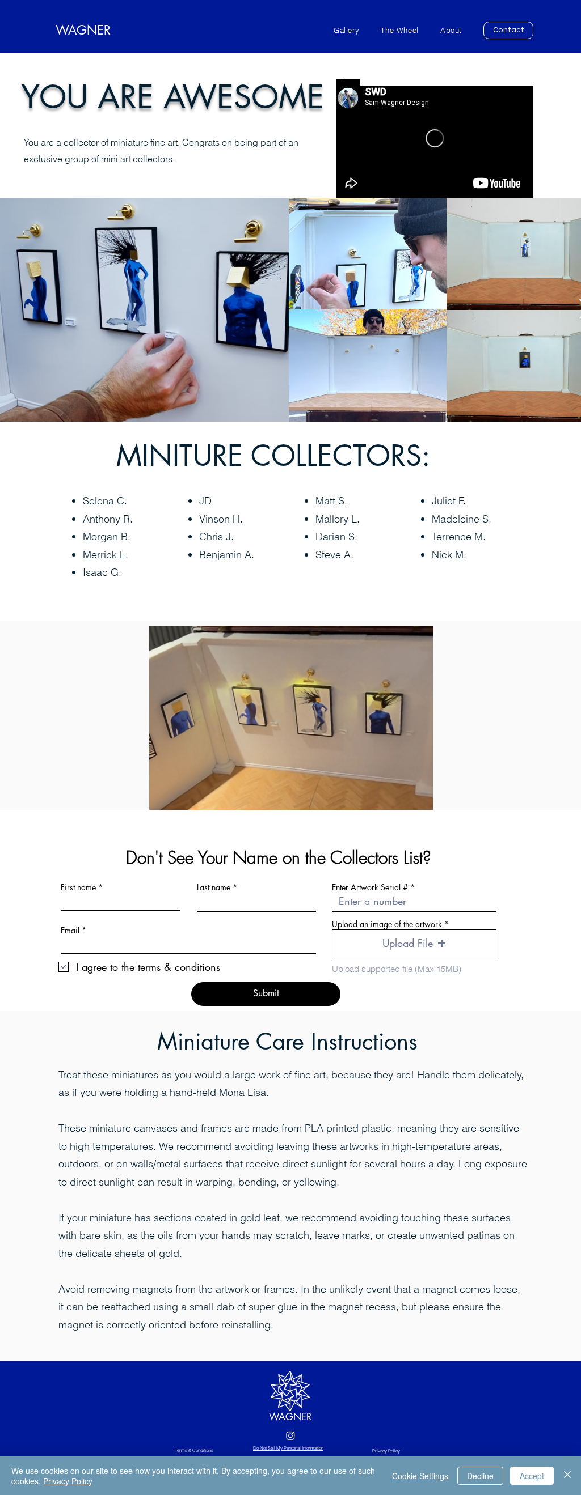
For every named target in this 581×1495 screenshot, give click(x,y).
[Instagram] (290, 1435)
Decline (480, 1475)
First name (78, 887)
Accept (532, 1475)
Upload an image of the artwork (387, 924)
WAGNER (290, 1417)
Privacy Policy (67, 1480)
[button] (414, 943)
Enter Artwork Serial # (370, 887)
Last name (213, 887)
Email (70, 931)
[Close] (567, 1476)
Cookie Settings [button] (420, 1475)
